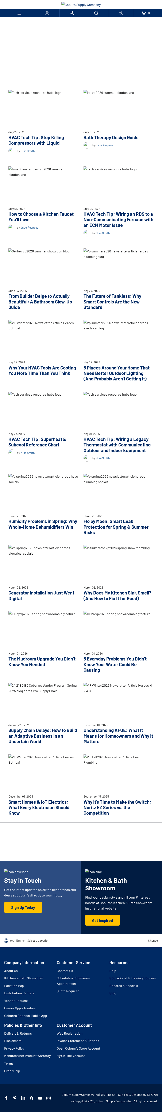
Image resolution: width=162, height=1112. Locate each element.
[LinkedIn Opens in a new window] (23, 1098)
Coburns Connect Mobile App (25, 1016)
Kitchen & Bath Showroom (23, 978)
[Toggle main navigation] (19, 13)
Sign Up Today (23, 907)
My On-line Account (71, 1056)
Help (112, 971)
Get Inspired (102, 920)
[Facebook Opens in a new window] (6, 1098)
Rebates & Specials (123, 986)
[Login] (71, 13)
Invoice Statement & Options (78, 1041)
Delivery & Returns (18, 1033)
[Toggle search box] (96, 13)
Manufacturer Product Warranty (27, 1056)
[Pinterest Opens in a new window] (15, 1098)
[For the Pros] (47, 13)
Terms (9, 1063)
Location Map (14, 986)
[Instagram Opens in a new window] (48, 1098)
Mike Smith (27, 151)
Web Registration (69, 1033)
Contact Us (65, 971)
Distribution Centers (19, 993)
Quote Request (68, 991)
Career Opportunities (20, 1008)
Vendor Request (16, 1001)
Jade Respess (104, 145)
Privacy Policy (14, 1048)
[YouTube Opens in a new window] (40, 1098)
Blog (112, 993)
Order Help (12, 1071)
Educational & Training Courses (132, 978)
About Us (11, 971)
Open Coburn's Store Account (78, 1048)
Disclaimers (13, 1041)
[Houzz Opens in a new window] (32, 1098)
